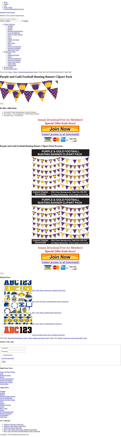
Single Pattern (4, 384)
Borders (2, 395)
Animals (2, 393)
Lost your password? (8, 358)
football (60, 338)
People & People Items (7, 379)
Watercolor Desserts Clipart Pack (13, 424)
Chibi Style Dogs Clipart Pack (13, 428)
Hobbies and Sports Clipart (41, 338)
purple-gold (66, 338)
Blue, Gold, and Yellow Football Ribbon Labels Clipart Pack (50, 301)
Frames (2, 403)
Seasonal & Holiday (6, 413)
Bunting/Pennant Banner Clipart (17, 338)
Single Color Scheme (6, 382)
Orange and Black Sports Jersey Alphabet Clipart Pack (48, 335)
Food (1, 373)
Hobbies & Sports (5, 375)
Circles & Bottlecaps (6, 398)
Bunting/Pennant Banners (7, 396)
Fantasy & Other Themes (7, 372)
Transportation (4, 415)
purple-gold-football (77, 338)
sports (85, 338)
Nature (2, 377)
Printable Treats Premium (7, 12)
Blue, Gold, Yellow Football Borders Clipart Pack (47, 324)
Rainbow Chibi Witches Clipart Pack (15, 426)
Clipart (30, 338)
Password (4, 351)
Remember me (8, 355)
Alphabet (2, 391)
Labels (2, 407)
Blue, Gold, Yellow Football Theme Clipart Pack (46, 313)
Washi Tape (3, 417)
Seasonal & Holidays (6, 380)
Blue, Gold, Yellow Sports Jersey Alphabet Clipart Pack (48, 290)
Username (5, 348)
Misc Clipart (3, 408)
